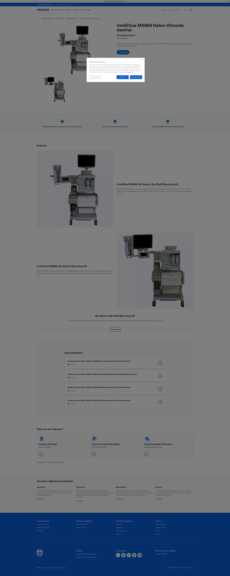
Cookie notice (130, 72)
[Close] (142, 60)
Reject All (122, 77)
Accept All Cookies (136, 77)
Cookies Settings (95, 77)
